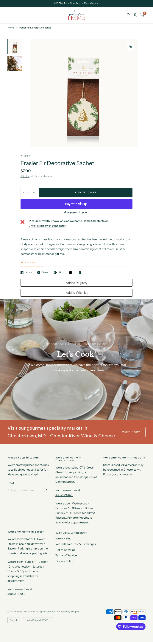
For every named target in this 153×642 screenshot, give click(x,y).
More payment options (76, 212)
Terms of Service (66, 555)
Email (10, 482)
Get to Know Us (65, 550)
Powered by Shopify (68, 611)
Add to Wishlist (77, 292)
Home (10, 27)
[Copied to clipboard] (81, 272)
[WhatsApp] (71, 272)
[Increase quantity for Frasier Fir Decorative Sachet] (34, 192)
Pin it (61, 272)
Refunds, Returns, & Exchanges (75, 544)
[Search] (128, 15)
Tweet (45, 272)
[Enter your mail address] (46, 490)
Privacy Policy (64, 561)
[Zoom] (130, 46)
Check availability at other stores (47, 225)
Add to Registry (77, 283)
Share (28, 272)
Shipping (25, 176)
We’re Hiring (63, 538)
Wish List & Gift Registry (71, 532)
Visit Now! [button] (131, 432)
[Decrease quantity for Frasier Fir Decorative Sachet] (23, 192)
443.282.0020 (64, 495)
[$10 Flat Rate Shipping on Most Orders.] (76, 3)
